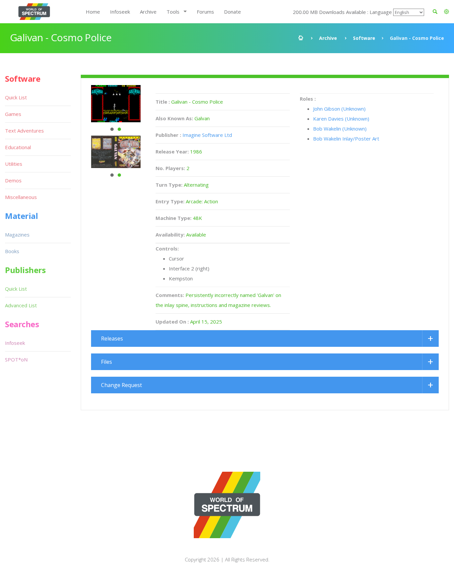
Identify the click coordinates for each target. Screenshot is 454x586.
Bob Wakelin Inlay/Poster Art (346, 138)
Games (13, 114)
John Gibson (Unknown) (339, 108)
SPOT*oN (16, 359)
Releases (112, 338)
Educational (18, 147)
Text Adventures (24, 130)
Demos (13, 180)
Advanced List (21, 305)
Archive (148, 11)
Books (12, 251)
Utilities (13, 163)
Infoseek (120, 11)
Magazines (17, 234)
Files (106, 361)
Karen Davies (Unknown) (341, 118)
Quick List (16, 97)
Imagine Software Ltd (207, 135)
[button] (446, 11)
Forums (205, 11)
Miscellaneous (21, 197)
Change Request (121, 385)
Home (93, 11)
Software (364, 38)
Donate (232, 11)
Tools (173, 11)
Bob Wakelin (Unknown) (340, 128)
